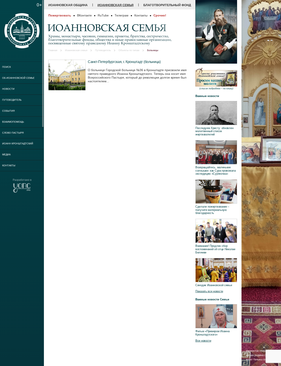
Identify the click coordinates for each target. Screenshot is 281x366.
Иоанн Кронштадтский (17, 143)
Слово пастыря (13, 132)
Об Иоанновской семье (18, 78)
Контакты (8, 165)
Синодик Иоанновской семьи (213, 285)
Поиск (6, 67)
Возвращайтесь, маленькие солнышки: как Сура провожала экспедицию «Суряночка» (215, 170)
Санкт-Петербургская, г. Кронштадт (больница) (124, 62)
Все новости (203, 340)
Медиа (6, 154)
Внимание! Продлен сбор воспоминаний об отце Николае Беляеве (215, 249)
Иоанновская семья (115, 5)
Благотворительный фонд (167, 5)
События (8, 110)
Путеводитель (12, 100)
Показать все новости (209, 291)
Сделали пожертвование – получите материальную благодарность (212, 210)
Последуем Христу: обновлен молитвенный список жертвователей (214, 131)
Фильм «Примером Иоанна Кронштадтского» (212, 333)
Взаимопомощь (13, 121)
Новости (8, 89)
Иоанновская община (68, 5)
